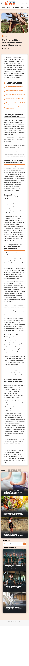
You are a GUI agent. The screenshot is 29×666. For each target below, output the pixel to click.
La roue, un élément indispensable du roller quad (13, 534)
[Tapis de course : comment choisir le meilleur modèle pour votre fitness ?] (14, 602)
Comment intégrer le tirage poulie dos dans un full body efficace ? (13, 588)
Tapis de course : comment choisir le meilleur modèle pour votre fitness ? (14, 609)
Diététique (7, 509)
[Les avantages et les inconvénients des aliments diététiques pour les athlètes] (14, 505)
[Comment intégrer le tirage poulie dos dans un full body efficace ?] (14, 581)
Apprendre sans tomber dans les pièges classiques (14, 107)
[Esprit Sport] (10, 3)
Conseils (5, 36)
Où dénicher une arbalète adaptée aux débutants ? (14, 91)
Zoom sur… (14, 471)
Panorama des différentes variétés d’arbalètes (14, 87)
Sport (7, 563)
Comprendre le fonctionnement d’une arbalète (15, 95)
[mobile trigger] (2, 3)
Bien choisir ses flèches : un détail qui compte (15, 103)
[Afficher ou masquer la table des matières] (23, 83)
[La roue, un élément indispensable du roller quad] (14, 526)
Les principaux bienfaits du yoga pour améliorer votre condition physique (13, 492)
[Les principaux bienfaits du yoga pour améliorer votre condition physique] (14, 484)
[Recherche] (23, 3)
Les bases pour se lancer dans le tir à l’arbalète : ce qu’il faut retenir (15, 99)
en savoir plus (14, 183)
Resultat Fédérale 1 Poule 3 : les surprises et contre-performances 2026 (14, 567)
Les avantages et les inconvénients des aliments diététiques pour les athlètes (13, 513)
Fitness (6, 489)
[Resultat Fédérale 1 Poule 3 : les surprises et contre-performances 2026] (14, 560)
